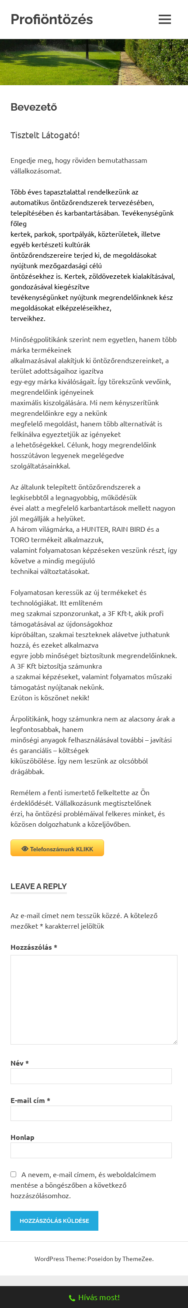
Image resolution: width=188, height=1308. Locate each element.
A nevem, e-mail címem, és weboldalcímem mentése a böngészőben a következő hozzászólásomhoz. (83, 1185)
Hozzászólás (33, 946)
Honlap (22, 1137)
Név (19, 1062)
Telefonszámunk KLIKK (61, 849)
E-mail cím (30, 1100)
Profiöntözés (51, 19)
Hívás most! (99, 1296)
